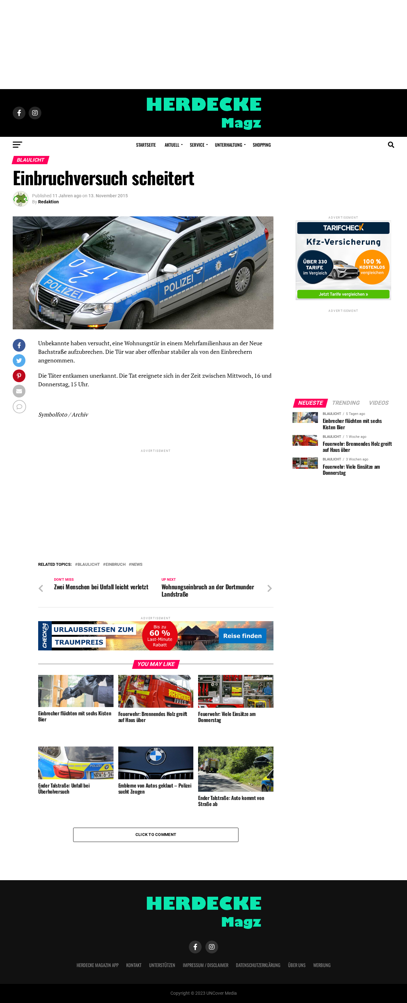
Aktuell (172, 144)
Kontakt (133, 965)
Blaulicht (89, 565)
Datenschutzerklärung (258, 965)
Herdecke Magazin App (98, 965)
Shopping (262, 144)
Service (197, 144)
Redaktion (48, 201)
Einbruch (116, 565)
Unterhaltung (228, 144)
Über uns (297, 965)
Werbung (322, 965)
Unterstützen (162, 965)
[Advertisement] (203, 44)
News (136, 565)
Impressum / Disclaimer (205, 965)
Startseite (146, 144)
